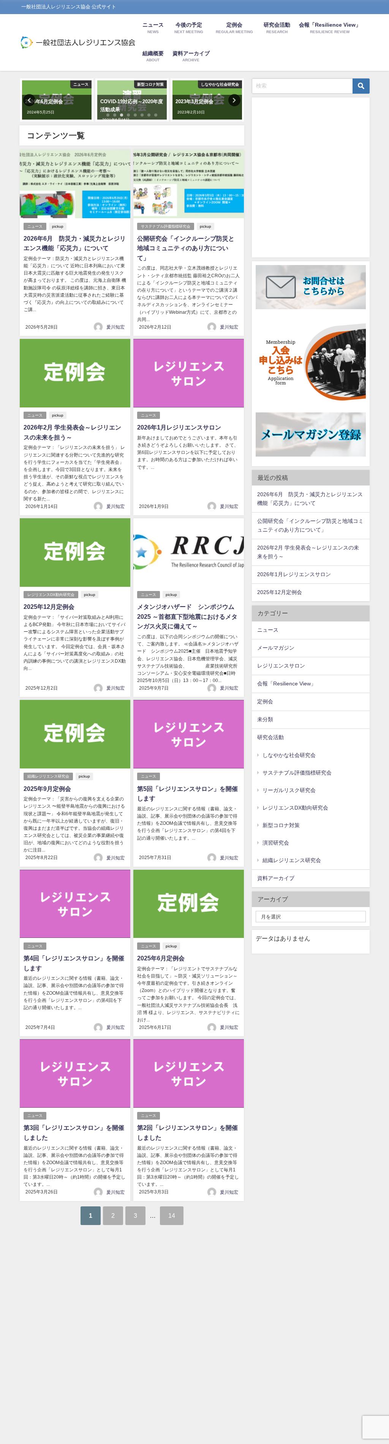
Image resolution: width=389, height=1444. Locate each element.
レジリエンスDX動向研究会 (50, 594)
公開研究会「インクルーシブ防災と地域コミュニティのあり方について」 (185, 248)
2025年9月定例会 (47, 789)
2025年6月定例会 (161, 958)
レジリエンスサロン (281, 665)
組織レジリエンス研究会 (48, 776)
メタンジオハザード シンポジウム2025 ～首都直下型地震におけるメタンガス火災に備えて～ (187, 616)
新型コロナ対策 (281, 825)
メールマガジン (275, 647)
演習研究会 (275, 842)
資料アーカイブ (275, 878)
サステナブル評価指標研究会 (165, 226)
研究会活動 (270, 737)
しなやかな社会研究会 (289, 755)
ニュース (35, 226)
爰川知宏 (115, 327)
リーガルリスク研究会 (289, 790)
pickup (57, 226)
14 (171, 1215)
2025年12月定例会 (49, 607)
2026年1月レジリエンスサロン (179, 427)
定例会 (265, 701)
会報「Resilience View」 (286, 683)
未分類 (265, 719)
